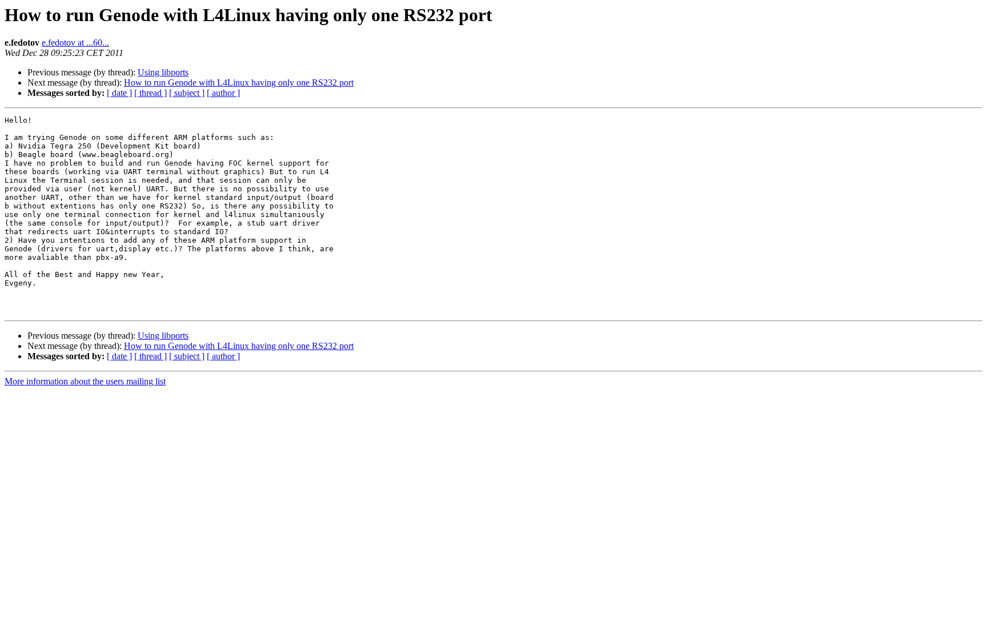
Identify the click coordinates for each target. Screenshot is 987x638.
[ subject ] (186, 93)
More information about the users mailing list (85, 381)
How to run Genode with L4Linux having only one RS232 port (239, 82)
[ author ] (223, 93)
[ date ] (119, 93)
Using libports (163, 72)
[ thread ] (150, 93)
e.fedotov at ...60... (75, 42)
